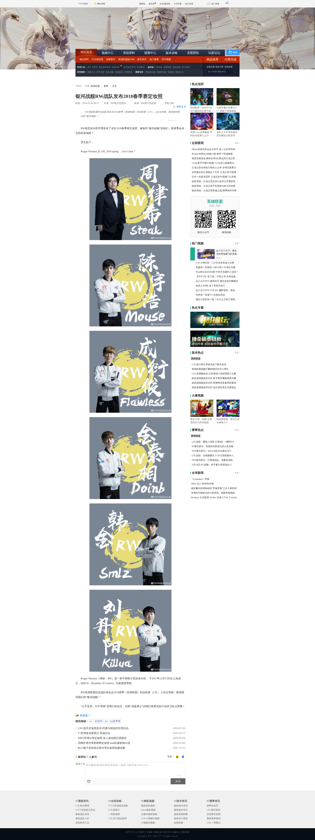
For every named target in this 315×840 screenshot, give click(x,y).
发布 (178, 781)
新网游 (142, 3)
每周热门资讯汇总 (176, 72)
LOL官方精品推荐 (117, 818)
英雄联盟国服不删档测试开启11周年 (210, 369)
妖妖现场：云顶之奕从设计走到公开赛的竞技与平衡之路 (220, 181)
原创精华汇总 (82, 822)
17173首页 (83, 3)
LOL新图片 (114, 810)
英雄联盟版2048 (126, 59)
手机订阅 (169, 103)
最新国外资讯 (181, 805)
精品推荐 (212, 59)
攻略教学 (110, 59)
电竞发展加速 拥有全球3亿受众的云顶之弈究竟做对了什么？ (222, 158)
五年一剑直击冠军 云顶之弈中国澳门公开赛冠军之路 (218, 177)
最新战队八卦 (82, 818)
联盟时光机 (162, 72)
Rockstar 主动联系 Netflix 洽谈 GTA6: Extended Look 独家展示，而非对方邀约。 (231, 497)
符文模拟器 (97, 59)
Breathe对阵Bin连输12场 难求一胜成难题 (212, 154)
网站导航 (101, 3)
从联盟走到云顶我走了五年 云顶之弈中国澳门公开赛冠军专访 (223, 172)
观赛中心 (150, 53)
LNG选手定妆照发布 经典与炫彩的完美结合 (103, 728)
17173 (78, 86)
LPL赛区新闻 (213, 810)
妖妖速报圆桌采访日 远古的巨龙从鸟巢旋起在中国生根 (220, 387)
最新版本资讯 (181, 810)
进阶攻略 (110, 72)
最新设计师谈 (181, 818)
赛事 (106, 86)
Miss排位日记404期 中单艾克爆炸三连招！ (217, 272)
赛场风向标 (151, 72)
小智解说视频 (148, 822)
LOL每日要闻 (82, 805)
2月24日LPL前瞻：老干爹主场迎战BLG (212, 464)
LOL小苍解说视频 (150, 818)
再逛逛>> (85, 715)
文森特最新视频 (149, 814)
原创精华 (119, 72)
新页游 (152, 3)
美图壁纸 (193, 53)
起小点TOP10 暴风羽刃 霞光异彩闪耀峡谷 (217, 281)
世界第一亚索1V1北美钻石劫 (210, 295)
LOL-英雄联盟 (92, 86)
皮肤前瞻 (176, 67)
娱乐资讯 (142, 59)
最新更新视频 (148, 805)
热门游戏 (215, 3)
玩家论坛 (214, 53)
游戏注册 (211, 67)
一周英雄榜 (114, 814)
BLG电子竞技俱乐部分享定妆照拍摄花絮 (101, 747)
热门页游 (189, 3)
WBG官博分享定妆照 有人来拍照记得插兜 (102, 738)
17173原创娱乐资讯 (85, 810)
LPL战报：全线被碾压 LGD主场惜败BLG (213, 455)
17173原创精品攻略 (118, 805)
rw (90, 721)
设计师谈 (186, 67)
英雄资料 (129, 53)
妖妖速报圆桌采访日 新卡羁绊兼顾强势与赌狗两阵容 (218, 378)
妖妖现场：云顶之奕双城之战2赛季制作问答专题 (216, 190)
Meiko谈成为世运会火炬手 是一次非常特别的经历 (217, 149)
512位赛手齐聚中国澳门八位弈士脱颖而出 (213, 163)
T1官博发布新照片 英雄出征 (94, 733)
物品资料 (84, 59)
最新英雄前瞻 (181, 814)
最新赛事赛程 (213, 818)
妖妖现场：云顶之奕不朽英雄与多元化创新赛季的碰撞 (219, 186)
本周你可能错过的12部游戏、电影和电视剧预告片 (216, 493)
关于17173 (130, 832)
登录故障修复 (104, 67)
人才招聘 (140, 832)
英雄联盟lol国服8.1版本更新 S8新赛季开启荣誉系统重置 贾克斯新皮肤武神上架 (101, 40)
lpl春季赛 (115, 721)
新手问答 (101, 72)
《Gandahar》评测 (200, 479)
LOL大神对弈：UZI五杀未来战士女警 (215, 263)
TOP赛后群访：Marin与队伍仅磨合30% (211, 451)
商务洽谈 (158, 832)
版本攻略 (172, 53)
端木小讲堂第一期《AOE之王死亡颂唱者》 (218, 299)
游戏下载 (219, 67)
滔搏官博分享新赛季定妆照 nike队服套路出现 (104, 743)
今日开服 (178, 3)
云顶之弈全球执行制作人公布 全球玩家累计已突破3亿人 (220, 167)
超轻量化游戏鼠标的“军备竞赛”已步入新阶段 (214, 488)
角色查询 (141, 67)
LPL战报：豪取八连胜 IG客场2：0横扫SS (213, 442)
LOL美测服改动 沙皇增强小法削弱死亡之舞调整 (216, 373)
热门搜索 (154, 59)
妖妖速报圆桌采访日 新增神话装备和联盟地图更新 (217, 383)
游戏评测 (228, 67)
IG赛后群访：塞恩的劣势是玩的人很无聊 (212, 446)
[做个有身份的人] (177, 757)
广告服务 (149, 832)
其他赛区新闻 (213, 814)
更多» (237, 143)
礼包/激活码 (165, 3)
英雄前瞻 (167, 67)
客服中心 (176, 832)
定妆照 (99, 721)
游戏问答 (116, 67)
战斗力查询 (92, 67)
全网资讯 (128, 72)
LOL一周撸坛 (213, 822)
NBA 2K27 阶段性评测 (202, 483)
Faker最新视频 (148, 810)
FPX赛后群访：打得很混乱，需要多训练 (212, 460)
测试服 (159, 67)
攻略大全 (91, 72)
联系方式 (167, 832)
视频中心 (108, 53)
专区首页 (86, 52)
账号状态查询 (129, 67)
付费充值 (230, 59)
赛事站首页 (212, 805)
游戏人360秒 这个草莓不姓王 (210, 285)
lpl (106, 721)
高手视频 (166, 59)
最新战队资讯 (82, 814)
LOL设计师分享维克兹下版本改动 (209, 364)
